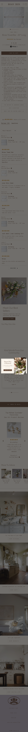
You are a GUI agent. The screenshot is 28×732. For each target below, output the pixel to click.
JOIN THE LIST (8, 370)
